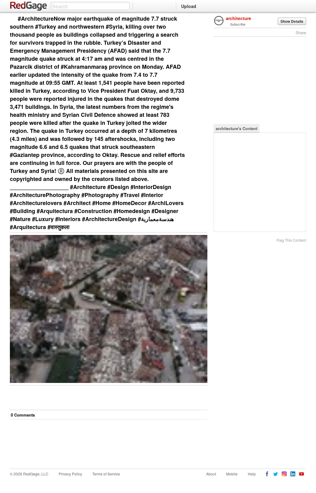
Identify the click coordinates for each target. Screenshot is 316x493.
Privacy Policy (70, 473)
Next (194, 19)
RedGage (29, 6)
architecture (238, 18)
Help (252, 473)
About (211, 473)
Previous (202, 19)
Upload (188, 6)
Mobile (232, 473)
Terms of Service (106, 473)
